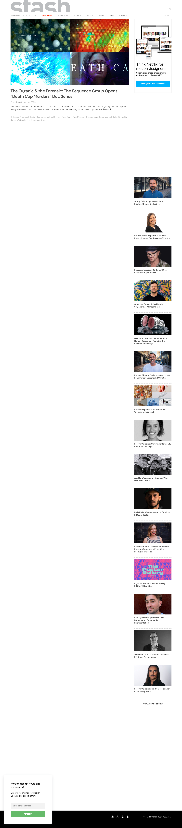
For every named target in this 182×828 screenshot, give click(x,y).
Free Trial (46, 15)
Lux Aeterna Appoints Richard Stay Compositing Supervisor (151, 271)
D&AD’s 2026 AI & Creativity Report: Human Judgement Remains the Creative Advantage (151, 341)
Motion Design (53, 117)
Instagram (112, 816)
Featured (41, 117)
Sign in (167, 15)
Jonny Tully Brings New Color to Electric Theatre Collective (149, 202)
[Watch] (107, 109)
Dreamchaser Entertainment (99, 117)
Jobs (111, 15)
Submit (77, 15)
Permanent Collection (23, 15)
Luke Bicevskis (120, 117)
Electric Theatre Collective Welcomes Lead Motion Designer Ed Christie (152, 376)
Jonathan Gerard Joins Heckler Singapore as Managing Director (149, 305)
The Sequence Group (36, 120)
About (89, 15)
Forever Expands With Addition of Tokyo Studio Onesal (150, 410)
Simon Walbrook (18, 120)
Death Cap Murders (76, 117)
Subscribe (63, 15)
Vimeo (122, 816)
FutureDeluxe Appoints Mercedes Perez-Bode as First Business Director (152, 237)
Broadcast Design (28, 117)
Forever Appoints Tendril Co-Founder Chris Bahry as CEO (152, 690)
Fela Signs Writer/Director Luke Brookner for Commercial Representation (149, 620)
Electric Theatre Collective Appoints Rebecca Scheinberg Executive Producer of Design (151, 549)
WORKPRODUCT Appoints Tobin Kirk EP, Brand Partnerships (151, 655)
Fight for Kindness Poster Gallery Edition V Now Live (149, 584)
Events (123, 15)
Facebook (127, 816)
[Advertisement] (70, 147)
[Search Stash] (169, 9)
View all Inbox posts (153, 703)
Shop (101, 15)
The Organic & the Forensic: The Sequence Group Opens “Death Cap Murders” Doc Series (64, 93)
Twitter (117, 816)
